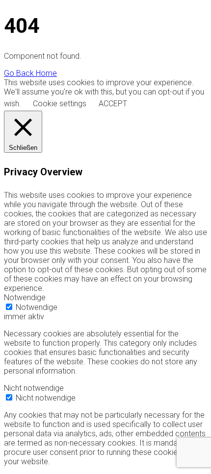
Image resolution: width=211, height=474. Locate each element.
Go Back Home (30, 73)
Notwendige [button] (25, 297)
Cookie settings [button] (59, 103)
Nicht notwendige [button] (34, 388)
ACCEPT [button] (113, 103)
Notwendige (36, 307)
